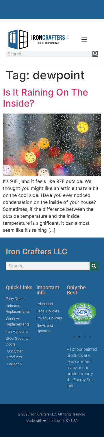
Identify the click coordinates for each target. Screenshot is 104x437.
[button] (84, 39)
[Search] (95, 54)
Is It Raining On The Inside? (45, 98)
